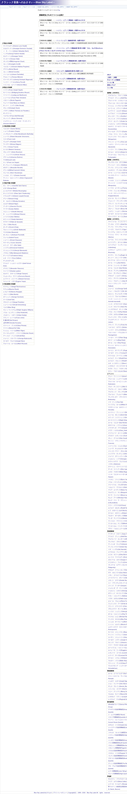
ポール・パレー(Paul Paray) (117, 343)
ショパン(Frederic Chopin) (11, 131)
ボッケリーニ (7, 113)
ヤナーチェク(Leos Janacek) (12, 242)
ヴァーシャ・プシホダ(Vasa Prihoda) (14, 325)
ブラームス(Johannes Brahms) (13, 157)
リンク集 (110, 87)
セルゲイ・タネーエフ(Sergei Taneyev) (15, 273)
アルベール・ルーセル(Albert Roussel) (15, 343)
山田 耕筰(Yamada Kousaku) (12, 323)
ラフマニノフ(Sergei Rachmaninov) (14, 286)
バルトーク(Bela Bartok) (10, 294)
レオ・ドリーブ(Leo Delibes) (12, 258)
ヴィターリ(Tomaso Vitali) (11, 59)
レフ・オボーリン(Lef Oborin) (117, 510)
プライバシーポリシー (60, 792)
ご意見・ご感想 (112, 77)
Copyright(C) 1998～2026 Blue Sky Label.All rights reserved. (89, 792)
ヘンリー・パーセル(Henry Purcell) (14, 82)
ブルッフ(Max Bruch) (9, 224)
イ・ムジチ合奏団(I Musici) (116, 714)
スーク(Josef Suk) (8, 299)
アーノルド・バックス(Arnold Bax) (14, 336)
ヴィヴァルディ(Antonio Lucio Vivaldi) (15, 46)
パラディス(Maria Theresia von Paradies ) (16, 110)
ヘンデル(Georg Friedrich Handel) (14, 53)
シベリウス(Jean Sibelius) (11, 216)
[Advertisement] (18, 26)
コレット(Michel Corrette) (11, 72)
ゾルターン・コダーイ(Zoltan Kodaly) (15, 315)
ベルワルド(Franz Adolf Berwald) (13, 116)
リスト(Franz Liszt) (9, 139)
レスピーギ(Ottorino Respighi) (12, 292)
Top (59, 10)
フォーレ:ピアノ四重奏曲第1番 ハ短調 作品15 (70, 78)
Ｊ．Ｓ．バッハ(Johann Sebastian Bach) (16, 51)
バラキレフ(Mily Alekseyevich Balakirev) (15, 253)
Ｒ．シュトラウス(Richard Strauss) (14, 214)
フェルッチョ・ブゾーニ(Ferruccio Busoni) (16, 276)
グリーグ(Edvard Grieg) (10, 198)
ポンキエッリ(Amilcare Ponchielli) (13, 235)
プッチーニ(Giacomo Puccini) (12, 206)
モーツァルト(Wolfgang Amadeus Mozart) (16, 92)
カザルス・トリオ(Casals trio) (117, 725)
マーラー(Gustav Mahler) (11, 209)
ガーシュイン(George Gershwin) (13, 297)
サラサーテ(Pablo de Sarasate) (13, 222)
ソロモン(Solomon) (114, 464)
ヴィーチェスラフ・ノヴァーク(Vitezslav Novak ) (18, 333)
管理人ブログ (111, 85)
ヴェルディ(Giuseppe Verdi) (12, 141)
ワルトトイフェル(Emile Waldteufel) (14, 229)
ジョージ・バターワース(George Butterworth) (17, 338)
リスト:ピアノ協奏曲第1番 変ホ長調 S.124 (69, 71)
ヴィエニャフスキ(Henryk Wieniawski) (15, 250)
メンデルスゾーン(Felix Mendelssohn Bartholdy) (18, 134)
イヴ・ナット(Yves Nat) (115, 402)
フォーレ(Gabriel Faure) (10, 237)
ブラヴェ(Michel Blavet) (10, 69)
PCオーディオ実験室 (113, 80)
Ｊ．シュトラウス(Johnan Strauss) (14, 154)
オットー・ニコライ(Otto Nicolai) (13, 105)
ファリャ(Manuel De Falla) (11, 328)
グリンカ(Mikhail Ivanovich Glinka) (14, 170)
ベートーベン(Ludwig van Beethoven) (15, 95)
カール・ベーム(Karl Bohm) (116, 263)
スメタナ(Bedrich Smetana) (12, 149)
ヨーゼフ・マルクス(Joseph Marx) (14, 341)
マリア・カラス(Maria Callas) (117, 781)
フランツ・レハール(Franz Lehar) (13, 317)
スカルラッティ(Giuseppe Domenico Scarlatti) (17, 48)
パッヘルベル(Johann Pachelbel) (13, 74)
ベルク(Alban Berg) (9, 307)
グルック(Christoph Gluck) (11, 108)
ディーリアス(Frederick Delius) (13, 255)
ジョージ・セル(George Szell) (117, 288)
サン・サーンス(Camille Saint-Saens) (15, 185)
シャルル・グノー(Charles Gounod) (14, 175)
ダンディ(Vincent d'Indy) (11, 227)
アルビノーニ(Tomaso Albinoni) (13, 77)
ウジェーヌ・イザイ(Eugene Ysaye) (14, 281)
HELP (109, 74)
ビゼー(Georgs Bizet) (9, 188)
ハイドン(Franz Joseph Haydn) (13, 90)
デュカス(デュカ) (8, 260)
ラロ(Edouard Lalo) (9, 160)
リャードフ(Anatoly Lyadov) (12, 271)
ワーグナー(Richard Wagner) (12, 144)
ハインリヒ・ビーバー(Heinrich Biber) (15, 85)
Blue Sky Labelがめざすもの (43, 792)
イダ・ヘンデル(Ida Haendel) (117, 549)
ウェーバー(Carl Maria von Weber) (14, 103)
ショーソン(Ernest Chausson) (12, 240)
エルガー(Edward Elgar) (10, 204)
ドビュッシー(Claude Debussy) (13, 211)
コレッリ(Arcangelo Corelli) (11, 64)
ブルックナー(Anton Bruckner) (12, 152)
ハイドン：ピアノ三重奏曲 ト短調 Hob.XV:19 (70, 20)
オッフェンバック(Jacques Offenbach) (15, 165)
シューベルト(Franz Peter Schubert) (14, 97)
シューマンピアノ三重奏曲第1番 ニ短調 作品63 (71, 61)
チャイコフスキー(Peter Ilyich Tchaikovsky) (16, 193)
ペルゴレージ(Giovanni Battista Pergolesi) (16, 66)
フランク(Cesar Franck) (10, 147)
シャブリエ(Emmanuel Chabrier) (13, 248)
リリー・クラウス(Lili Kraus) (117, 505)
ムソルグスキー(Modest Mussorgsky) (14, 191)
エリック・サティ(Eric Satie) (12, 245)
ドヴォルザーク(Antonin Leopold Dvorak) (16, 196)
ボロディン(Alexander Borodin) (13, 167)
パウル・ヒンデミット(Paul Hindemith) (15, 312)
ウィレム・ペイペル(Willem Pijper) (14, 330)
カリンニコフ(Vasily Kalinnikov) (13, 219)
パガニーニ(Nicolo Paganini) (12, 100)
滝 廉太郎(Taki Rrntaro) (10, 320)
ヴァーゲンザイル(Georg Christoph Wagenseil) (18, 79)
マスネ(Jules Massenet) (10, 232)
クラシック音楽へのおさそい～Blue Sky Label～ (28, 2)
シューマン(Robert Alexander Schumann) (16, 136)
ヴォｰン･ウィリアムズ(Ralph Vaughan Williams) (18, 310)
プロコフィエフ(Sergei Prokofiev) (13, 302)
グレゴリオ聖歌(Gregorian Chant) (13, 61)
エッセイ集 (110, 82)
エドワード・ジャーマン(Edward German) (16, 279)
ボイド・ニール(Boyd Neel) (116, 340)
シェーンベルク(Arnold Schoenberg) (14, 304)
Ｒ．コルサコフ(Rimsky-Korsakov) (14, 201)
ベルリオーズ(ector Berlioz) (11, 128)
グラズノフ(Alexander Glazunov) (13, 268)
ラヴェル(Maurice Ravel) (11, 289)
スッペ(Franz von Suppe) (11, 162)
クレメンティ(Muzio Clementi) (12, 118)
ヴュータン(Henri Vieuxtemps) (12, 173)
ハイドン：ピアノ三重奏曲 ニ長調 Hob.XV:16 (70, 30)
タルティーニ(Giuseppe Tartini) (13, 56)
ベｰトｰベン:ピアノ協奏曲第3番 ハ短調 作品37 (70, 40)
